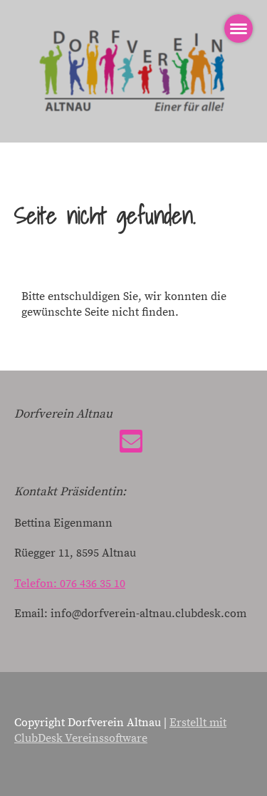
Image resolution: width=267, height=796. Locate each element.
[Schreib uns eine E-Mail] (131, 446)
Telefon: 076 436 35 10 (69, 584)
